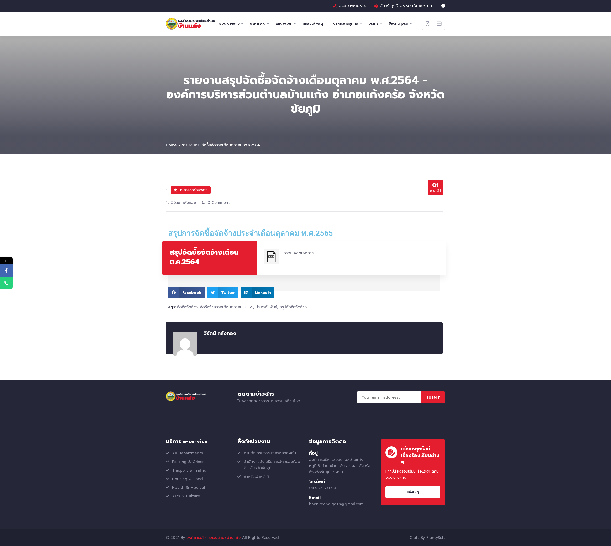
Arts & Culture (186, 496)
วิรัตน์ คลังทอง (183, 202)
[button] (186, 292)
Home (171, 145)
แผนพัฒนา (284, 23)
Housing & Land (187, 479)
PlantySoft (435, 538)
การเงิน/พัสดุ (313, 23)
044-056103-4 (352, 6)
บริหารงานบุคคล (345, 23)
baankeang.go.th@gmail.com (336, 504)
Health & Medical (188, 487)
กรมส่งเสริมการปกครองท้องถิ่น (270, 453)
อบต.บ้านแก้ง (229, 23)
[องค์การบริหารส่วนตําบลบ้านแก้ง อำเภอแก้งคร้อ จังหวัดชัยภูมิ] (190, 23)
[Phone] (6, 283)
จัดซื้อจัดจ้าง (187, 307)
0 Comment (218, 202)
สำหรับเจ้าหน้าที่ (256, 476)
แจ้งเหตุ (413, 492)
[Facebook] (6, 270)
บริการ (373, 23)
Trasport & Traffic (189, 470)
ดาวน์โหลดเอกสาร (298, 253)
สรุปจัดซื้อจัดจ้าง (293, 307)
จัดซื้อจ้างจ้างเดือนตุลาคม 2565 (226, 307)
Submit (433, 397)
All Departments (187, 453)
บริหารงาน (257, 23)
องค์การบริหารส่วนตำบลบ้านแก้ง (213, 538)
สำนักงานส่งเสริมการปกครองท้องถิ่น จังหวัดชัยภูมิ (272, 465)
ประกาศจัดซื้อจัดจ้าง (193, 190)
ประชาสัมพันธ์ (266, 307)
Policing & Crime (188, 462)
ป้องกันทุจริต (398, 23)
